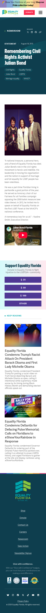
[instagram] (13, 595)
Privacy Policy (23, 601)
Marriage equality (12, 79)
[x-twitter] (23, 595)
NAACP (27, 79)
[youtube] (33, 595)
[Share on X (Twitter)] (28, 32)
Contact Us (23, 525)
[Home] (11, 12)
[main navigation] (41, 12)
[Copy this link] (40, 32)
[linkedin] (38, 595)
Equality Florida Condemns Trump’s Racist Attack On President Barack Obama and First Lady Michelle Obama (22, 359)
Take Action (23, 546)
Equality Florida (25, 70)
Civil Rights (10, 70)
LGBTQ (22, 74)
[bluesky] (8, 595)
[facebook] (18, 595)
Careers (23, 532)
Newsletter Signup (23, 553)
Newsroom (13, 31)
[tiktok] (28, 595)
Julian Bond (10, 74)
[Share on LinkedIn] (32, 32)
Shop (23, 511)
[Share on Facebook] (36, 32)
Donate (29, 12)
